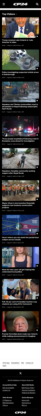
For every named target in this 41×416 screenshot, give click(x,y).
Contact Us (29, 363)
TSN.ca (5, 405)
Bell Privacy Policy (28, 388)
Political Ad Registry (28, 393)
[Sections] (4, 4)
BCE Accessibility (8, 388)
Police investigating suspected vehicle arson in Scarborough (20, 73)
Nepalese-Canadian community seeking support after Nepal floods (18, 172)
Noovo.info (25, 400)
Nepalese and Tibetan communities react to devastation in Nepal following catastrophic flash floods (20, 106)
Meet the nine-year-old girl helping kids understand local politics (18, 271)
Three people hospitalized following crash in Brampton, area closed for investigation (20, 140)
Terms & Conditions (28, 390)
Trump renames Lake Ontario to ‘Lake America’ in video (17, 41)
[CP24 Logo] (20, 4)
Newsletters (15, 363)
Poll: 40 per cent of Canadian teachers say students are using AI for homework (19, 303)
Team (4, 365)
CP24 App (6, 363)
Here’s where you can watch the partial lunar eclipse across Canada (20, 238)
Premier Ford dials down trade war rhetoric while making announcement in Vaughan (20, 335)
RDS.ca (24, 405)
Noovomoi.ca (26, 403)
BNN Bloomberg (8, 403)
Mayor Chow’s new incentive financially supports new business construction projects (18, 205)
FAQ (22, 363)
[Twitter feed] (20, 373)
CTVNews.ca (7, 400)
